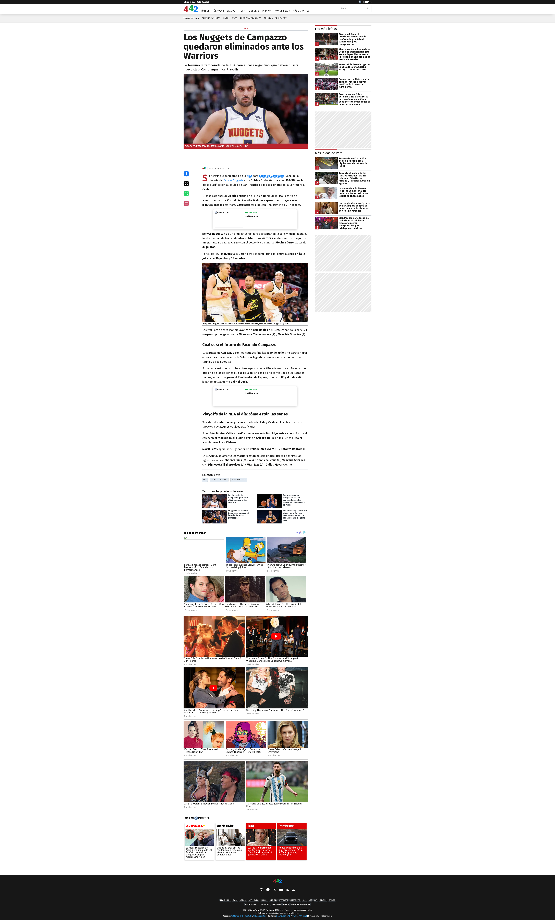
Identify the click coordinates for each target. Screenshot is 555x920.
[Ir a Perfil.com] (364, 2)
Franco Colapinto (250, 18)
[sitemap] (293, 890)
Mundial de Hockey (275, 18)
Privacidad (276, 904)
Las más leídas (326, 29)
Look (304, 900)
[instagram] (261, 890)
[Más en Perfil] (202, 818)
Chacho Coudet (211, 18)
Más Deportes (301, 10)
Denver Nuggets (233, 180)
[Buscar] (368, 8)
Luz (310, 900)
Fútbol (205, 10)
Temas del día (191, 18)
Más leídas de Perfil (329, 153)
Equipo (286, 904)
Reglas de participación (300, 904)
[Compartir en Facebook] (186, 173)
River (225, 18)
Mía (315, 900)
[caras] (261, 827)
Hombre (264, 900)
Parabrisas (283, 900)
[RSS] (287, 890)
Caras (235, 900)
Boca (234, 18)
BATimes (332, 900)
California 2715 (237, 916)
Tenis (242, 10)
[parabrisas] (292, 827)
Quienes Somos (251, 904)
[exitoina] (199, 827)
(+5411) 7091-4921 (283, 916)
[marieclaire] (230, 827)
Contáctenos (265, 904)
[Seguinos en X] (274, 890)
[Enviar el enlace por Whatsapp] (186, 193)
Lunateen (323, 900)
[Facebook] (268, 890)
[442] (277, 881)
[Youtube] (281, 890)
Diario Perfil (225, 900)
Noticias (243, 900)
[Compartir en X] (186, 183)
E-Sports (254, 10)
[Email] (186, 203)
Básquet (231, 10)
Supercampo (295, 900)
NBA (204, 480)
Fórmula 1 (218, 10)
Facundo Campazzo (219, 480)
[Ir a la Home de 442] (191, 11)
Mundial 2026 (282, 10)
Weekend (273, 900)
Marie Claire (254, 900)
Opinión (267, 10)
